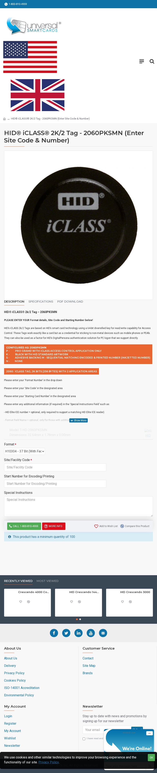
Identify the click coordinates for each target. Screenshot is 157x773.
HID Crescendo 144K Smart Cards (84, 592)
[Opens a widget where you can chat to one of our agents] (129, 749)
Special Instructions (18, 493)
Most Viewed (47, 581)
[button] (77, 619)
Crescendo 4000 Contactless (33, 592)
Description (14, 301)
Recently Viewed (18, 581)
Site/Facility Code (17, 460)
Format (9, 444)
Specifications (40, 301)
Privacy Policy (48, 762)
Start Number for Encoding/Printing (29, 476)
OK (151, 757)
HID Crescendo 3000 (135, 592)
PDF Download (70, 301)
